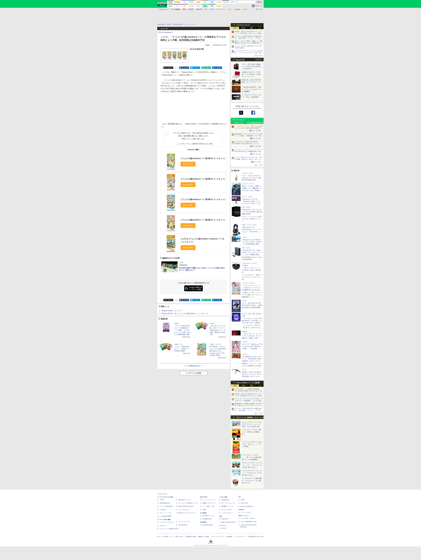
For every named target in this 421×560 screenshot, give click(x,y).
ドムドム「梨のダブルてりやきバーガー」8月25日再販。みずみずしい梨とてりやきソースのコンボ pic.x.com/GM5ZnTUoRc (249, 159)
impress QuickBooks (247, 506)
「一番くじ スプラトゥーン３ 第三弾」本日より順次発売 (251, 270)
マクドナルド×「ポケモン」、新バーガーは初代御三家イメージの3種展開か (252, 457)
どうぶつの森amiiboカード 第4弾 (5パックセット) (203, 220)
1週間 (251, 28)
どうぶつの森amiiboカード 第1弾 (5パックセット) (203, 158)
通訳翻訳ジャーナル (227, 506)
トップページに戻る (193, 373)
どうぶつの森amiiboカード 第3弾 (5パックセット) (203, 199)
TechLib (223, 528)
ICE (239, 497)
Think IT (162, 500)
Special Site (240, 60)
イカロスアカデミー (227, 513)
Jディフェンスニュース (228, 503)
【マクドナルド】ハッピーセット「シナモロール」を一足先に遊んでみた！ (252, 473)
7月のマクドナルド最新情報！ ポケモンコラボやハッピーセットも (249, 418)
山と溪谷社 (203, 513)
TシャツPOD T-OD (208, 506)
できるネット (163, 525)
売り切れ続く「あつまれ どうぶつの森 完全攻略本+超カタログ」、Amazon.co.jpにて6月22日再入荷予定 (218, 351)
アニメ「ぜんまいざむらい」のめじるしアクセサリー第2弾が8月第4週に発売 (252, 178)
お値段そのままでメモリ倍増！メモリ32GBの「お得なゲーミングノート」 (251, 74)
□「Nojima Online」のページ (170, 311)
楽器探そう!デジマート (209, 503)
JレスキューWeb (226, 509)
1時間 (235, 28)
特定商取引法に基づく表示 (256, 536)
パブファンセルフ (246, 512)
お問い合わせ (179, 536)
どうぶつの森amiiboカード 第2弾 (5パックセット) (203, 179)
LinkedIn (218, 67)
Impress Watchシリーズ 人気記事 (248, 383)
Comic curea (244, 503)
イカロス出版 (223, 497)
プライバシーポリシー (217, 536)
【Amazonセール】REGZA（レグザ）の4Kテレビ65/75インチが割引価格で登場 (251, 242)
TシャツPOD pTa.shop (248, 518)
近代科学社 (203, 522)
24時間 (243, 28)
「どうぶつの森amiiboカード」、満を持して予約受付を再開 (181, 349)
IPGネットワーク (243, 515)
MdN (220, 516)
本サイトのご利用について (165, 536)
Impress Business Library (185, 506)
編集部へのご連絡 (203, 536)
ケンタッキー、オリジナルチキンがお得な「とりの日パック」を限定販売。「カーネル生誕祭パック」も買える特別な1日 (248, 400)
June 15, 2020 (207, 144)
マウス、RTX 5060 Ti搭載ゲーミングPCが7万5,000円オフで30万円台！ (251, 66)
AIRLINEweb (225, 500)
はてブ (196, 67)
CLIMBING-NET (207, 519)
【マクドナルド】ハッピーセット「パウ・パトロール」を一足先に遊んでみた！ (252, 465)
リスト (176, 67)
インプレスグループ (240, 536)
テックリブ (222, 525)
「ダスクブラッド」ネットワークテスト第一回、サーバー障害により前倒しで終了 (252, 336)
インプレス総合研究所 (166, 506)
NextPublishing (182, 525)
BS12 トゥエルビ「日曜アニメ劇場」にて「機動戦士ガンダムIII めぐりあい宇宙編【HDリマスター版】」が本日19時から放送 (249, 43)
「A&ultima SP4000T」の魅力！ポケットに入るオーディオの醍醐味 (252, 89)
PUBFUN (241, 509)
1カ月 (259, 28)
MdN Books (224, 519)
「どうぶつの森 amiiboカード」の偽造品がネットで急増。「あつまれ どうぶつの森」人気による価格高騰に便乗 (182, 330)
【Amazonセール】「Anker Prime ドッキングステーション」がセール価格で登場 (252, 252)
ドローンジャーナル (165, 513)
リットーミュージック (208, 500)
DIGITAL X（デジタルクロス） (187, 513)
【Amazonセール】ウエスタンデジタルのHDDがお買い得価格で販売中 (252, 212)
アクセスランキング (243, 25)
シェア (185, 67)
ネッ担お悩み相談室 (165, 516)
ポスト (170, 67)
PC (206, 9)
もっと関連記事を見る (192, 366)
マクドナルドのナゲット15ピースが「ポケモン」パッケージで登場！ (252, 444)
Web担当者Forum (165, 503)
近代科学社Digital (207, 525)
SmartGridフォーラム (184, 500)
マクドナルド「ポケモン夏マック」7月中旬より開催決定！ (252, 432)
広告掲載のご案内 (190, 536)
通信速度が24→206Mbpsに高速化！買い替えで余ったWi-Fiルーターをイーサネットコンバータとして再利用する (249, 405)
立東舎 (204, 509)
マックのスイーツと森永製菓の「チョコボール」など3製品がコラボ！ (252, 481)
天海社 (243, 500)
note (207, 67)
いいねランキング (255, 123)
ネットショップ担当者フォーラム (188, 503)
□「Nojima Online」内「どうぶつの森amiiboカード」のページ (183, 313)
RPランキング (239, 123)
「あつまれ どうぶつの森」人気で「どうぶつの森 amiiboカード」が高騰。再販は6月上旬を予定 (218, 330)
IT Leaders (163, 509)
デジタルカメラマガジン (167, 522)
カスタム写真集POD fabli (249, 521)
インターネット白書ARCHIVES (169, 529)
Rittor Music (204, 497)
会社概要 (229, 536)
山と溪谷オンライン (208, 515)
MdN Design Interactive (228, 522)
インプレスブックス (184, 521)
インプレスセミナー (184, 509)
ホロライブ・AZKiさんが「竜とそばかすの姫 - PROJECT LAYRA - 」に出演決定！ (252, 346)
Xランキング (240, 120)
